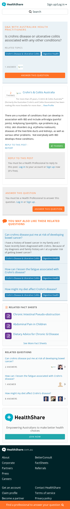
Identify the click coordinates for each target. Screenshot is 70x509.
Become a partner (13, 498)
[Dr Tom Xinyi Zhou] (60, 366)
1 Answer (10, 384)
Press (5, 473)
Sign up (31, 201)
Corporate (8, 463)
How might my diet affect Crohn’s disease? (31, 289)
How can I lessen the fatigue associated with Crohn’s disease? (32, 270)
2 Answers (11, 367)
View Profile (48, 105)
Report (9, 148)
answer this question (35, 75)
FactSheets (41, 463)
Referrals (40, 468)
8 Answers (11, 398)
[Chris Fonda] (46, 398)
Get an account (11, 487)
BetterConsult (43, 457)
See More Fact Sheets (35, 343)
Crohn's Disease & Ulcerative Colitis (23, 53)
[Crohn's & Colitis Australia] (20, 66)
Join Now (35, 436)
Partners (7, 468)
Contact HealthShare (48, 487)
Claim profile (9, 493)
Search (37, 11)
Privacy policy (43, 498)
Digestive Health (51, 53)
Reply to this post (16, 144)
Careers (7, 479)
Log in (20, 201)
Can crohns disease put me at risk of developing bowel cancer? (34, 236)
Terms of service (45, 493)
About (5, 457)
